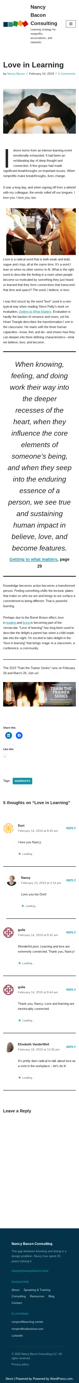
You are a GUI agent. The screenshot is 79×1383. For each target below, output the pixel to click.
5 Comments (66, 73)
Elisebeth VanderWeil (33, 1044)
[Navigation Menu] (71, 23)
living (27, 622)
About (15, 1290)
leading (11, 622)
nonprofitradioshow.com (27, 1328)
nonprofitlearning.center (27, 1321)
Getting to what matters (33, 559)
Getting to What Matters (35, 311)
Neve (9, 1378)
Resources (37, 1296)
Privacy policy (20, 1364)
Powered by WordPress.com (53, 1378)
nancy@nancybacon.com (30, 1270)
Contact (17, 1303)
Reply (71, 828)
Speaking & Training (37, 1290)
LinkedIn (17, 1335)
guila (21, 930)
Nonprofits (22, 781)
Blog (51, 1296)
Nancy (25, 877)
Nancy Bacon (16, 73)
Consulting (19, 1296)
